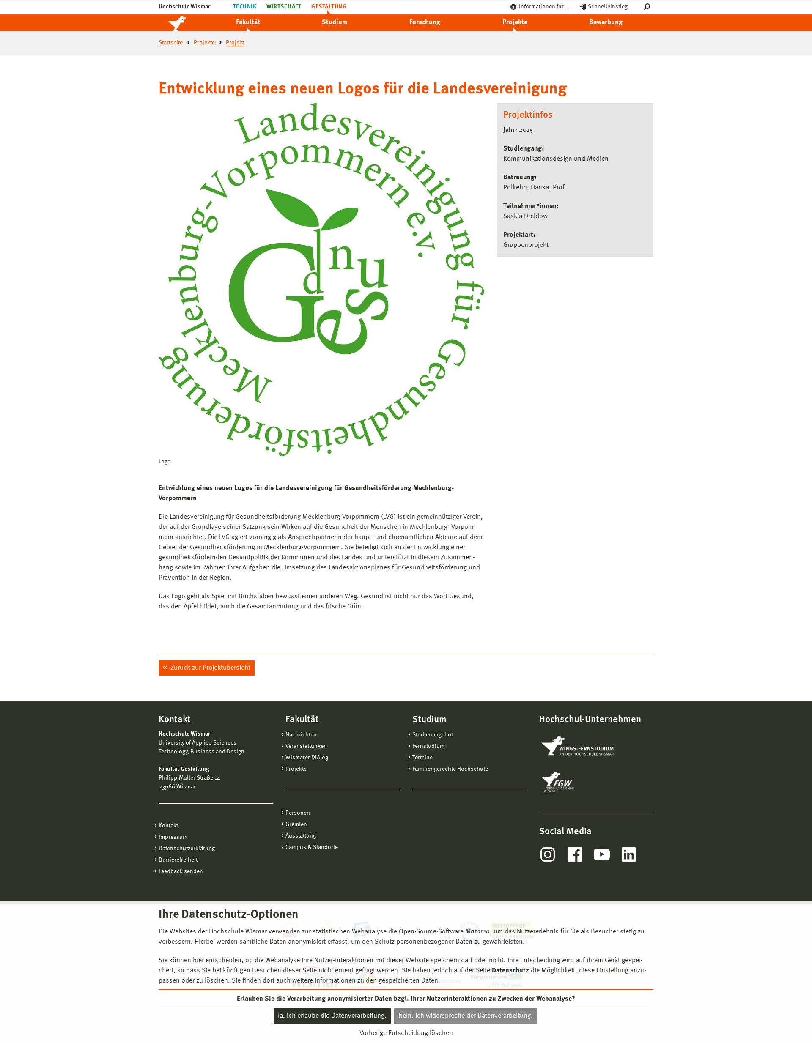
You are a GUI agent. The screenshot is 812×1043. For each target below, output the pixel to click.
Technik (244, 7)
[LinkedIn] (628, 854)
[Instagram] (547, 854)
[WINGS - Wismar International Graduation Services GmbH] (586, 746)
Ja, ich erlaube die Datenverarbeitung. (332, 1016)
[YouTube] (601, 854)
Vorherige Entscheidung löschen (406, 1033)
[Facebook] (574, 854)
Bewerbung (606, 22)
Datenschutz (510, 970)
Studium (335, 22)
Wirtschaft (283, 7)
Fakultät (248, 22)
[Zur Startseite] (186, 22)
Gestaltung (328, 7)
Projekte (514, 22)
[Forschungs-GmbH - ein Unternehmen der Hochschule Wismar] (577, 782)
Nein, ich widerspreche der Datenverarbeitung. (465, 1016)
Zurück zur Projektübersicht (209, 668)
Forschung (424, 22)
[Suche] (648, 7)
